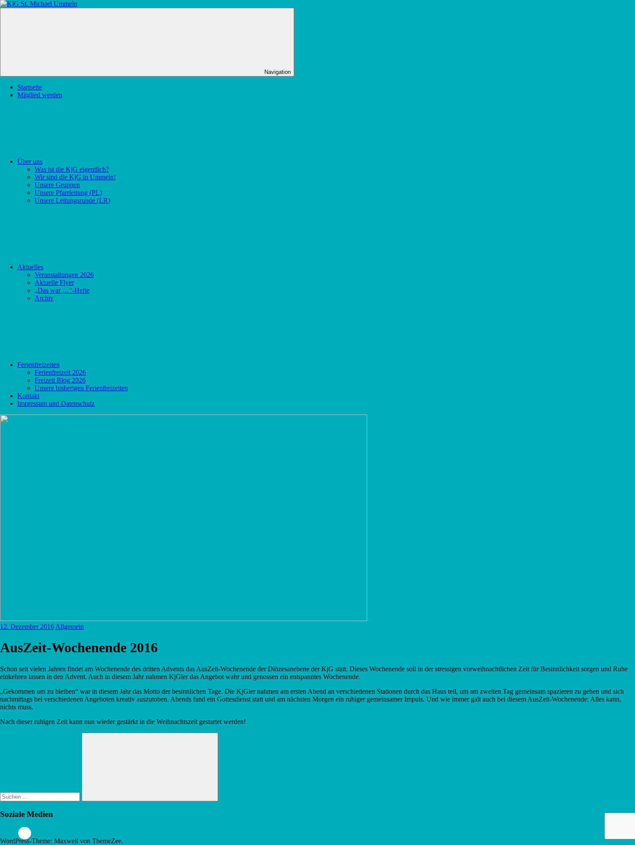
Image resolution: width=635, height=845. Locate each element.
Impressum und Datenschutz (56, 403)
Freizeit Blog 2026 (60, 380)
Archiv (44, 298)
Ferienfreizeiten (38, 364)
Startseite (29, 87)
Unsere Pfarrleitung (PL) (68, 192)
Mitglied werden (39, 95)
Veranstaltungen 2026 (64, 274)
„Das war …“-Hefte (62, 290)
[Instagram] (24, 833)
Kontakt (28, 395)
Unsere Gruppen (57, 184)
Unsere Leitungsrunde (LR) (72, 200)
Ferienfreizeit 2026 (60, 372)
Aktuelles (30, 267)
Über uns (29, 161)
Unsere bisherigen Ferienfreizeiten (81, 388)
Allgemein (69, 626)
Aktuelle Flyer (54, 282)
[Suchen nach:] (41, 796)
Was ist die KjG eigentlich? (72, 169)
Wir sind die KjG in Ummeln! (75, 177)
